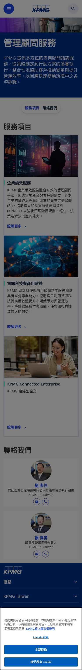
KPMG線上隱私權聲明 (40, 628)
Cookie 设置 (41, 637)
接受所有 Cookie (40, 661)
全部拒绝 (41, 649)
